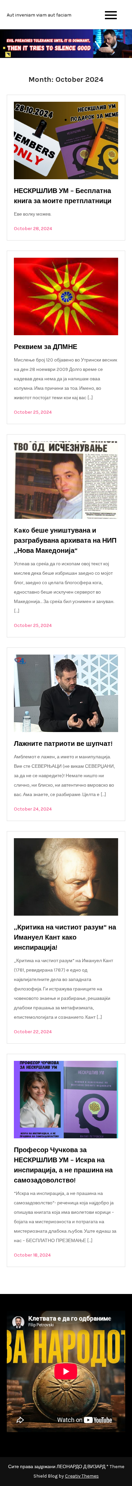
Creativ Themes (82, 1476)
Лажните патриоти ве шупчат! (63, 744)
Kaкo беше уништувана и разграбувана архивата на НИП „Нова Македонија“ (65, 541)
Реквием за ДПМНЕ (45, 347)
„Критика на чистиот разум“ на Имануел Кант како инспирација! (65, 937)
